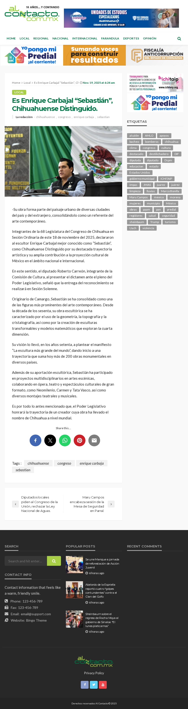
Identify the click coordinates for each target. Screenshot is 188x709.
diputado (152, 160)
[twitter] (94, 685)
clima (133, 148)
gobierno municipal (141, 178)
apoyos (164, 135)
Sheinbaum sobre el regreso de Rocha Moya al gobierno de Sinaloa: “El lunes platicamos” (101, 620)
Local (24, 38)
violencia (148, 228)
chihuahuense (45, 117)
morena (175, 197)
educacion (136, 166)
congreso (64, 117)
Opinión (149, 38)
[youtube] (103, 685)
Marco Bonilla (170, 191)
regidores (135, 215)
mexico (159, 197)
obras (133, 209)
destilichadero (158, 154)
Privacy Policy (94, 673)
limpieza (135, 191)
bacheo (134, 141)
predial (171, 209)
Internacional (84, 38)
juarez (161, 185)
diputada (135, 160)
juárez (175, 185)
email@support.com (36, 614)
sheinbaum (136, 222)
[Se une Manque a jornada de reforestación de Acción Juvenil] (74, 564)
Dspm (168, 160)
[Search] (179, 38)
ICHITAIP (166, 178)
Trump (154, 222)
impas (133, 185)
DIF (177, 154)
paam (146, 209)
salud (152, 215)
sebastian (103, 117)
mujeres (135, 203)
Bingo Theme (36, 620)
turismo (170, 222)
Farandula (110, 38)
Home (11, 38)
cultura (166, 148)
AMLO (149, 135)
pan (158, 209)
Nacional (60, 38)
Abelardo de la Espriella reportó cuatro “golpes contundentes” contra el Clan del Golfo (101, 590)
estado (153, 166)
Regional (40, 38)
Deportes (131, 38)
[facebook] (85, 685)
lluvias (151, 191)
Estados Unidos (139, 172)
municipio (153, 203)
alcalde (134, 135)
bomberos (152, 141)
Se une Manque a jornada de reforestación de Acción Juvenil (102, 563)
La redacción (24, 117)
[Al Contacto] (32, 13)
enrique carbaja (84, 117)
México (171, 203)
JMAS (147, 185)
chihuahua (171, 141)
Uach (132, 228)
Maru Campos (138, 197)
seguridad (168, 215)
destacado (136, 154)
